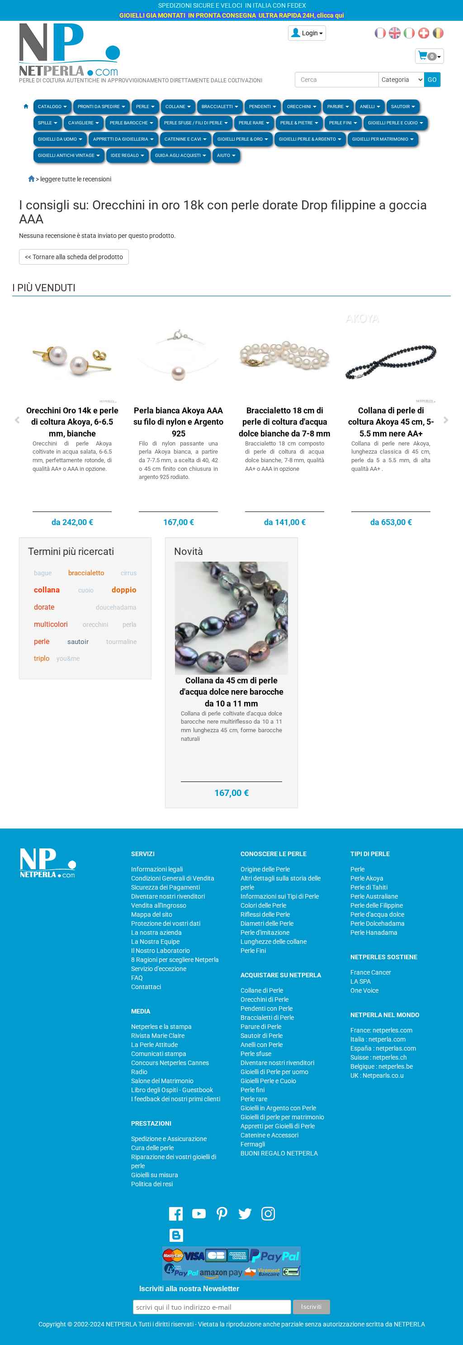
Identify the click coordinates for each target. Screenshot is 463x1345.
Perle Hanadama (373, 932)
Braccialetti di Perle (267, 1017)
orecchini (95, 624)
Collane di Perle (262, 990)
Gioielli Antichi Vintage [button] (66, 155)
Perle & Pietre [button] (297, 122)
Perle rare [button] (252, 122)
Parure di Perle (261, 1026)
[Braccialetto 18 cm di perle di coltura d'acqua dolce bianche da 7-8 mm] (284, 357)
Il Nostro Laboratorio (160, 950)
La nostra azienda (156, 932)
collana (47, 589)
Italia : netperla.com (378, 1039)
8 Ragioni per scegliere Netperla (175, 959)
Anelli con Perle (262, 1044)
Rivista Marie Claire (157, 1035)
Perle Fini (253, 950)
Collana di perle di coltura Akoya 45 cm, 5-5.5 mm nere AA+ (391, 422)
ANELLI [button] (368, 106)
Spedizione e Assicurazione (169, 1138)
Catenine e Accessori (269, 1135)
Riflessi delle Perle (265, 914)
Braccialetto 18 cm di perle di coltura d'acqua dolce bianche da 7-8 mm (285, 422)
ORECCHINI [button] (299, 106)
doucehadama (116, 607)
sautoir (78, 642)
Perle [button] (143, 106)
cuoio (86, 590)
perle (41, 641)
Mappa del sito (151, 914)
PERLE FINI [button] (341, 122)
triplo (42, 658)
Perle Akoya (366, 878)
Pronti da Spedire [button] (99, 106)
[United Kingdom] (395, 32)
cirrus (129, 573)
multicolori (51, 624)
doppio (124, 589)
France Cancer (370, 972)
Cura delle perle (152, 1147)
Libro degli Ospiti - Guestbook (172, 1090)
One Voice (364, 990)
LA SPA (360, 981)
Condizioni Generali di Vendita (172, 878)
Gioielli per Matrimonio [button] (380, 139)
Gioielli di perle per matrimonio (282, 1117)
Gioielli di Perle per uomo (274, 1071)
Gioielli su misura (154, 1175)
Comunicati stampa (158, 1053)
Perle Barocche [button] (129, 122)
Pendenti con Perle (267, 1008)
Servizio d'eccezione (158, 968)
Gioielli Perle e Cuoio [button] (393, 122)
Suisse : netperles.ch (378, 1057)
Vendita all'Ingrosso (158, 905)
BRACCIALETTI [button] (218, 106)
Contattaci (146, 986)
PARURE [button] (336, 106)
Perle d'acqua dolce (377, 914)
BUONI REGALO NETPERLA (279, 1153)
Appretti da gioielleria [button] (121, 139)
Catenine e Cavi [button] (183, 139)
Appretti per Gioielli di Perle (278, 1126)
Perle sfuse (256, 1053)
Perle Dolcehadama (377, 923)
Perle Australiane (374, 896)
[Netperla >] (26, 179)
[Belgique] (438, 32)
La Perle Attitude (154, 1044)
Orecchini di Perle (264, 999)
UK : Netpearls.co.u (377, 1075)
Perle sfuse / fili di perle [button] (193, 122)
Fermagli (253, 1144)
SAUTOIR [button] (401, 106)
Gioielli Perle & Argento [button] (308, 139)
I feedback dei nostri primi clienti (175, 1099)
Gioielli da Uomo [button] (58, 139)
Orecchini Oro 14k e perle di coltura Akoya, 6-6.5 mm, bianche (72, 422)
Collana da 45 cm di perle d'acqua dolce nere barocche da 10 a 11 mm (231, 692)
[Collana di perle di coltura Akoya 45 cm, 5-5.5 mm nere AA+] (391, 357)
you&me (68, 658)
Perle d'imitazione (265, 932)
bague (43, 573)
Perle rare (254, 1099)
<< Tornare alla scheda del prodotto (74, 256)
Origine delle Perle (265, 869)
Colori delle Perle (263, 905)
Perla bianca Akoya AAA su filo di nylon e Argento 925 (178, 422)
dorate (44, 607)
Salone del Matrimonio (162, 1081)
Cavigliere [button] (81, 122)
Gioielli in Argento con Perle (278, 1108)
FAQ (137, 977)
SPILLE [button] (45, 122)
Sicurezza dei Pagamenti (165, 887)
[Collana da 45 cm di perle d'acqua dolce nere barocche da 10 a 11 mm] (231, 617)
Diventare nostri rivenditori (168, 896)
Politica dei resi (152, 1184)
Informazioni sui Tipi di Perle (280, 896)
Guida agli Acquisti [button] (178, 155)
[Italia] (409, 32)
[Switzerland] (424, 32)
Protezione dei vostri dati (165, 923)
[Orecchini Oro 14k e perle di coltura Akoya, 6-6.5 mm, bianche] (72, 357)
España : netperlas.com (383, 1048)
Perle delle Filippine (376, 905)
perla (130, 624)
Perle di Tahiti (368, 887)
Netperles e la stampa (161, 1026)
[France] (380, 32)
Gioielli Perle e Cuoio (268, 1081)
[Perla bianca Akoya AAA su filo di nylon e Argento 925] (178, 357)
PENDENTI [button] (260, 106)
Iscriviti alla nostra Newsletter (189, 1289)
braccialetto (86, 573)
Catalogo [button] (50, 106)
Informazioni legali (157, 869)
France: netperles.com (381, 1030)
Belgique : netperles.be (381, 1066)
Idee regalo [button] (125, 155)
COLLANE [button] (175, 106)
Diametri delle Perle (267, 923)
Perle (357, 869)
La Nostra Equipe (155, 941)
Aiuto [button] (224, 155)
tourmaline (121, 641)
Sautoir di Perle (262, 1035)
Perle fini (253, 1090)
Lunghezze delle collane (274, 941)
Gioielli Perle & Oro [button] (240, 139)
